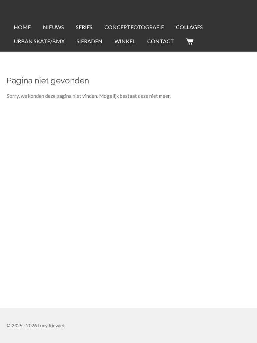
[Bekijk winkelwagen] (190, 41)
